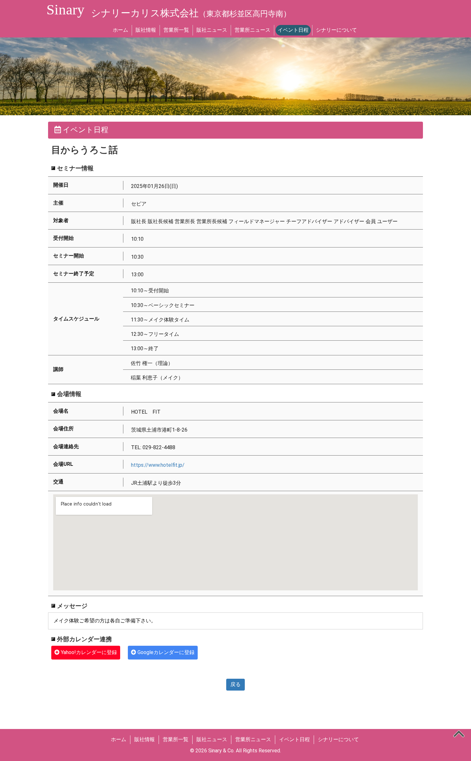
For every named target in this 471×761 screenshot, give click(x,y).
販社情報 (146, 30)
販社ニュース (211, 30)
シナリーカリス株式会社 (191, 13)
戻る (235, 684)
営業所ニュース (252, 30)
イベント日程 (293, 30)
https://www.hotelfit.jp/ (158, 465)
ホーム (120, 30)
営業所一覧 (176, 30)
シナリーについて (336, 30)
